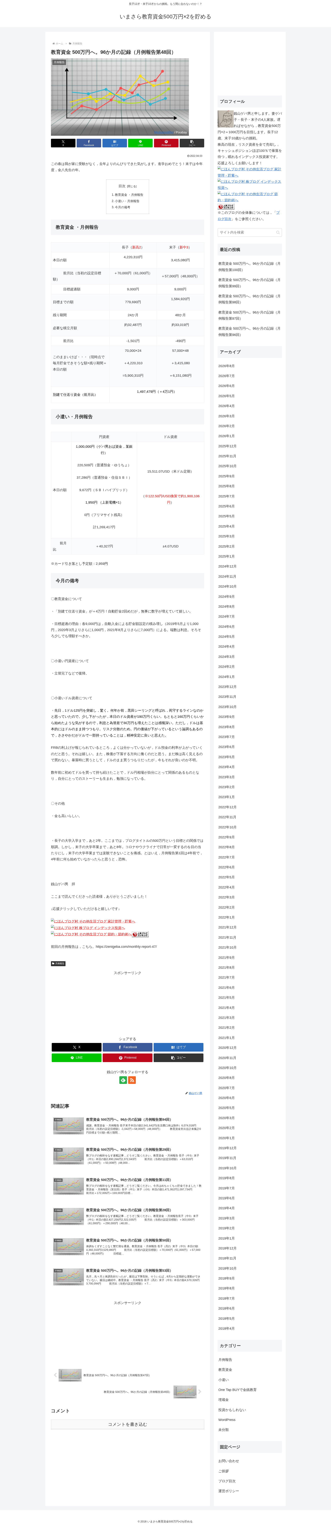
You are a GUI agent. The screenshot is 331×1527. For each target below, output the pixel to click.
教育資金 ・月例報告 (129, 194)
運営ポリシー (228, 1491)
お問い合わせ (228, 1461)
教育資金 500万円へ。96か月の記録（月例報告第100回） (249, 267)
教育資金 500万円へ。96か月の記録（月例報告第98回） (249, 299)
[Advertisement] (127, 1003)
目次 (122, 186)
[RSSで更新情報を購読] (132, 1080)
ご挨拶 (223, 1471)
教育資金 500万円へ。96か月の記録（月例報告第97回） (249, 315)
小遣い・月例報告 (127, 201)
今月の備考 (122, 207)
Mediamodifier (164, 132)
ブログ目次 (227, 1481)
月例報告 (59, 963)
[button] (192, 143)
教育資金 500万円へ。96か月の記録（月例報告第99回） (249, 283)
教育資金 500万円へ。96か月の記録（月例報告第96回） (249, 331)
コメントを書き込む (127, 1424)
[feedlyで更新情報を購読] (123, 1080)
